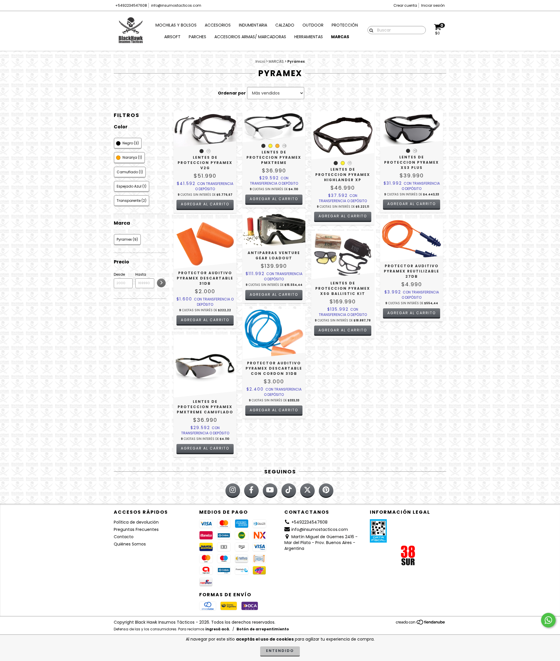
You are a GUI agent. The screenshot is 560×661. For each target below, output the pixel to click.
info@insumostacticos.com (176, 5)
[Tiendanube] (420, 623)
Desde (119, 274)
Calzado (284, 25)
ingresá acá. (217, 629)
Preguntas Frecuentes (136, 529)
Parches (197, 37)
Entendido (280, 650)
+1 (208, 151)
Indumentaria (253, 25)
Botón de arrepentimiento (263, 629)
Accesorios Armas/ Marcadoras (250, 37)
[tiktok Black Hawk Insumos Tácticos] (288, 490)
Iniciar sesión (433, 5)
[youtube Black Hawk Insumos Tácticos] (270, 490)
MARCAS (276, 61)
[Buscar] (370, 29)
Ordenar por (232, 93)
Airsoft (172, 37)
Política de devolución (136, 522)
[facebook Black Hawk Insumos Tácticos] (251, 490)
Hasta (140, 274)
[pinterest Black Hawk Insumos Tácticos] (326, 490)
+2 (415, 151)
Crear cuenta (405, 5)
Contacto (124, 537)
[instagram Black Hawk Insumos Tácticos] (232, 490)
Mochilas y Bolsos (176, 25)
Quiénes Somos (130, 544)
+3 (284, 146)
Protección (345, 25)
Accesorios (218, 25)
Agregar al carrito (205, 204)
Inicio (260, 61)
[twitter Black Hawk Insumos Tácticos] (307, 490)
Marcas (340, 37)
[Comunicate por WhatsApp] (548, 620)
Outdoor (312, 25)
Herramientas (308, 37)
